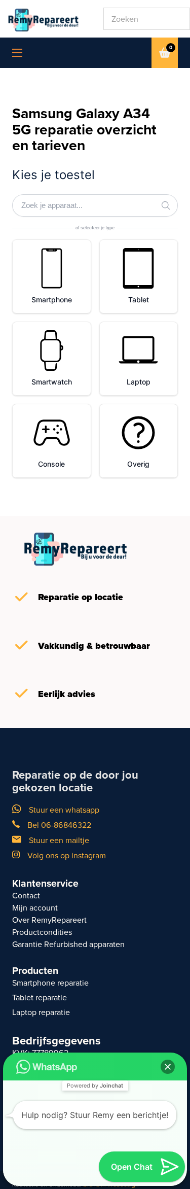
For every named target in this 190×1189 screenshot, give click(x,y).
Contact (26, 895)
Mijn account (35, 908)
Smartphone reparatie (50, 983)
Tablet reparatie (39, 997)
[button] (168, 1067)
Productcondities (42, 932)
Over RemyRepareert (49, 920)
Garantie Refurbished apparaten (68, 944)
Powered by (95, 1085)
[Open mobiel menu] (17, 53)
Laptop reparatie (41, 1012)
